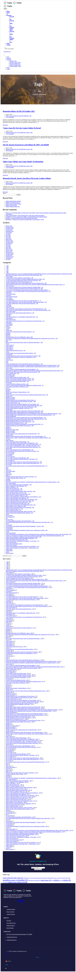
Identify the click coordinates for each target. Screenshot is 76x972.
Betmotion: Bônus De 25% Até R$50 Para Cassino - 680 (19, 132)
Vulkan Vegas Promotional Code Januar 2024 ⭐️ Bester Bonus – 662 (22, 547)
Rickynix (8, 212)
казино (7, 551)
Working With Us (11, 925)
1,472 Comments (10, 117)
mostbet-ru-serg (9, 435)
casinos (7, 351)
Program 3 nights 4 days (12, 34)
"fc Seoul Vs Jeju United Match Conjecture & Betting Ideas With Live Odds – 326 (25, 279)
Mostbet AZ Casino (10, 397)
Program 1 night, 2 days (12, 23)
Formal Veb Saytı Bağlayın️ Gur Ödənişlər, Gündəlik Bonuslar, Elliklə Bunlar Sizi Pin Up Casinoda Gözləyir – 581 (33, 365)
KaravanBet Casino (10, 374)
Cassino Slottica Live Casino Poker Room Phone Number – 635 (21, 353)
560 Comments (9, 184)
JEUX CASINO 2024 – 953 (12, 373)
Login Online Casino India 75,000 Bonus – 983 (17, 386)
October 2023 (9, 243)
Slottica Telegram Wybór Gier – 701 (14, 508)
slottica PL (67, 880)
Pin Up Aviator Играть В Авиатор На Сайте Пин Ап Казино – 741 (22, 451)
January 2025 (9, 225)
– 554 (7, 269)
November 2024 (9, 228)
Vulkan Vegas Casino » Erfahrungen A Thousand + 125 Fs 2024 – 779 (22, 541)
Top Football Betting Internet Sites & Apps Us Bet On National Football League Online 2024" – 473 (29, 522)
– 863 (7, 271)
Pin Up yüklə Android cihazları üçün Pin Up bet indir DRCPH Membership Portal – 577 (26, 466)
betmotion (45, 878)
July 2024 (8, 234)
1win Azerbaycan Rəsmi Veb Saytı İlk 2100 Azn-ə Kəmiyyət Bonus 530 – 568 (24, 288)
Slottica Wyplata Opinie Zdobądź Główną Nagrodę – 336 (19, 512)
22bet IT (8, 326)
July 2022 (8, 259)
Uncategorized (9, 527)
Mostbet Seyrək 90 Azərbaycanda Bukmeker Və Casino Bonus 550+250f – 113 (24, 424)
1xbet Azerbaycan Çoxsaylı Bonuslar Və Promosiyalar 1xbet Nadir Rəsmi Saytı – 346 (26, 308)
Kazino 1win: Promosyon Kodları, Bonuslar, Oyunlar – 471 (20, 380)
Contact (9, 44)
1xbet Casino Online (10, 311)
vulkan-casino (9, 549)
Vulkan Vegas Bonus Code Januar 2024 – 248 (16, 539)
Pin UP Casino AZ (10, 456)
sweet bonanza (9, 515)
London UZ (59, 878)
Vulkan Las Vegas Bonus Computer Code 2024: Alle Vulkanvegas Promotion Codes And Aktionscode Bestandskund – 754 (35, 535)
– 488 (7, 267)
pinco (7, 467)
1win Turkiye (9, 298)
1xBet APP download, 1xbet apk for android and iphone (31, 215)
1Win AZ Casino (10, 285)
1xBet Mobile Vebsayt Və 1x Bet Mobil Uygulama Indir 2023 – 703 (22, 316)
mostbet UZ (23, 880)
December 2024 (9, 227)
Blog (7, 341)
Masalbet (8, 390)
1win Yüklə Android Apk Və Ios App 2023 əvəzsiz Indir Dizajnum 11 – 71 (23, 300)
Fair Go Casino (9, 360)
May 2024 (8, 236)
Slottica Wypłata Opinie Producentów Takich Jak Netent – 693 (20, 511)
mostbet (6, 880)
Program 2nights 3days (12, 29)
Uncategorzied (9, 529)
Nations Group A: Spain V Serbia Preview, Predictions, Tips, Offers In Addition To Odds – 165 (28, 437)
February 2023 (9, 250)
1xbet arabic (9, 306)
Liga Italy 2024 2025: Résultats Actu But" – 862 (17, 384)
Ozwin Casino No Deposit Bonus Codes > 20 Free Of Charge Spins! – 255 (23, 444)
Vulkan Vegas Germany (11, 545)
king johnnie (9, 382)
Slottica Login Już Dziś (11, 205)
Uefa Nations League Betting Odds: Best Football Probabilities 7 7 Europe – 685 (25, 526)
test (6, 518)
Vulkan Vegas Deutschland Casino (14, 543)
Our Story (9, 920)
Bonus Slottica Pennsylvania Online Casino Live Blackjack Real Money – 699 (24, 342)
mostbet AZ (14, 880)
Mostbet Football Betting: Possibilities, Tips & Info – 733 (19, 408)
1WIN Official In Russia (11, 296)
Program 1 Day (13, 61)
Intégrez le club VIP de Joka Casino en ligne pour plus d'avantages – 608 (23, 372)
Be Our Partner (10, 928)
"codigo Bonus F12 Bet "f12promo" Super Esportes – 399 (19, 277)
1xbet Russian (9, 323)
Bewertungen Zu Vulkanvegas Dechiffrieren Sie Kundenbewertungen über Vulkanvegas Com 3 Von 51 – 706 (32, 338)
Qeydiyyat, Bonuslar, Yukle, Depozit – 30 (15, 478)
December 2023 (9, 242)
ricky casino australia (11, 483)
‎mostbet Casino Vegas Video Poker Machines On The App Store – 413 (22, 404)
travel (6, 882)
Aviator (7, 329)
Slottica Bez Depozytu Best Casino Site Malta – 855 (18, 494)
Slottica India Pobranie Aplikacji (13, 201)
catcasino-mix (9, 354)
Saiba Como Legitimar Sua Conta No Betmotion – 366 (19, 484)
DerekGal (8, 218)
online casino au (9, 440)
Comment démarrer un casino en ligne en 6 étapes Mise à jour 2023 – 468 (23, 355)
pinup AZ (48, 880)
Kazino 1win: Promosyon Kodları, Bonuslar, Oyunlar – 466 (20, 378)
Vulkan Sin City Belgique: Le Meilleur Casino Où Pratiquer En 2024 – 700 (23, 537)
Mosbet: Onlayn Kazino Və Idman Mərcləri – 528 (17, 392)
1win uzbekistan (9, 299)
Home (8, 11)
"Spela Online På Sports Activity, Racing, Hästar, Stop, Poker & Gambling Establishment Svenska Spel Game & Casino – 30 (35, 284)
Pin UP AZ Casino (10, 452)
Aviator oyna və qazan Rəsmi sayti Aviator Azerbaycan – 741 (20, 331)
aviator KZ (33, 878)
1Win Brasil (8, 292)
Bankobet (8, 333)
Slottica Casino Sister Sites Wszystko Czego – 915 (17, 503)
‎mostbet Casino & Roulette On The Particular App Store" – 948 (21, 401)
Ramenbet (8, 480)
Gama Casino (9, 368)
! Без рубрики (9, 276)
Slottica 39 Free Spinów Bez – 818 (14, 488)
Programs (9, 15)
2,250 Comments (10, 167)
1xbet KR (8, 315)
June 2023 (8, 244)
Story (4, 882)
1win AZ (10, 878)
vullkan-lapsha (9, 550)
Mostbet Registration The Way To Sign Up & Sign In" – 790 (20, 421)
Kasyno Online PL (10, 376)
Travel (7, 523)
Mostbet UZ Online (10, 432)
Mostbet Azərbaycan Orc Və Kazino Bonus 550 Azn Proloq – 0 (21, 400)
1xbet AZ (20, 878)
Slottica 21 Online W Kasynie (13, 202)
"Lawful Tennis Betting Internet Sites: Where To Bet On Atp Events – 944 (23, 280)
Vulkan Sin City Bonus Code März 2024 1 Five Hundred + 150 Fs (28, 219)
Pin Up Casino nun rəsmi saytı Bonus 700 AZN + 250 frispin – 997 (21, 459)
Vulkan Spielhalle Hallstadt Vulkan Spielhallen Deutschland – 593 (21, 538)
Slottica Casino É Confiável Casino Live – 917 (17, 495)
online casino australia (11, 215)
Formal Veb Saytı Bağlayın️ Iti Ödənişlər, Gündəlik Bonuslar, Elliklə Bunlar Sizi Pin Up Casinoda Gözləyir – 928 (32, 366)
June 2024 (8, 235)
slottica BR (61, 880)
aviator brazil (9, 330)
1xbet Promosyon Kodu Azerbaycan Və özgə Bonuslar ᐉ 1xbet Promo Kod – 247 (25, 321)
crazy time (8, 358)
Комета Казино (9, 553)
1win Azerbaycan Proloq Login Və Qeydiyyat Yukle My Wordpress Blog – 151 (24, 287)
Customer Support (11, 909)
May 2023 (8, 246)
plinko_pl (8, 475)
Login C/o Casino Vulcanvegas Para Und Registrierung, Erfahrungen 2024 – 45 (24, 385)
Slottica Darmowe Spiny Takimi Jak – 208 (16, 506)
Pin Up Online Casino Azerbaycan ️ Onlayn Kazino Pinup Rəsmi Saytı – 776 (24, 463)
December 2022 (9, 252)
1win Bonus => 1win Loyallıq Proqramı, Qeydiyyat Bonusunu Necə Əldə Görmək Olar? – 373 (28, 291)
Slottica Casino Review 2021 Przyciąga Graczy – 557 (18, 502)
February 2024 (9, 240)
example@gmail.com (11, 940)
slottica (56, 880)
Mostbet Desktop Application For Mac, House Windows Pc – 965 (21, 406)
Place (52, 880)
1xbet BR (25, 878)
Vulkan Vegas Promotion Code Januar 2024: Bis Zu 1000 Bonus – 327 (22, 546)
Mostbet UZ (9, 428)
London (55, 878)
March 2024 (9, 239)
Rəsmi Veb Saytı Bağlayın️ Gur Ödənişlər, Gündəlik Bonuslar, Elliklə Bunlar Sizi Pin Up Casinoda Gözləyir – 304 (32, 482)
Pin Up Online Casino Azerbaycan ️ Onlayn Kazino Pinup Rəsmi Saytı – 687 (24, 461)
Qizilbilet (8, 479)
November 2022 (9, 254)
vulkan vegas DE (22, 882)
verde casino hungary (11, 533)
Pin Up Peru (9, 464)
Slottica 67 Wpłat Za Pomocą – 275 (14, 490)
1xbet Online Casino (10, 319)
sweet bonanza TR (10, 516)
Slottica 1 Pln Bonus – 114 (12, 487)
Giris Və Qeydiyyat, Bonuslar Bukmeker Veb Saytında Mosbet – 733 (22, 369)
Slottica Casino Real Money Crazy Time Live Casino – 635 (20, 500)
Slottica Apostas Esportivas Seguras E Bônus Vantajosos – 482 (20, 491)
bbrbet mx (8, 335)
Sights (8, 43)
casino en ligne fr (10, 345)
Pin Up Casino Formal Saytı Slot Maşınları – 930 (17, 457)
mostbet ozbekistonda (11, 416)
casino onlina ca (9, 346)
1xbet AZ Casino (10, 307)
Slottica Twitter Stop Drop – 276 (13, 510)
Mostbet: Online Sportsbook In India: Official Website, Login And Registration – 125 (26, 436)
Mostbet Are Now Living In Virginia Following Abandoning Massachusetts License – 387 (27, 394)
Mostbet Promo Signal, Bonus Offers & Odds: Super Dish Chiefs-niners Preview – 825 (26, 419)
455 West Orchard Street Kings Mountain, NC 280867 (19, 934)
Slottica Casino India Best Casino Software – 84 (17, 498)
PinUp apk (8, 470)
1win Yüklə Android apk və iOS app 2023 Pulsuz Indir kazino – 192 (22, 303)
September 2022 (9, 256)
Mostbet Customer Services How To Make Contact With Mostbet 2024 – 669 (24, 405)
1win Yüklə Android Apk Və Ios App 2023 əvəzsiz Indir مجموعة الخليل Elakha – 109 (26, 302)
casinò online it (9, 349)
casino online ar (9, 347)
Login (5, 51)
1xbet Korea (9, 314)
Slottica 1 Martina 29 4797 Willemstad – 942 (16, 486)
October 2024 (9, 229)
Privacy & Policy (11, 911)
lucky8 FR (67, 878)
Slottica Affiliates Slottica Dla (13, 206)
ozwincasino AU (37, 880)
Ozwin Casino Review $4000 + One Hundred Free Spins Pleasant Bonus (30, 216)
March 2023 (9, 248)
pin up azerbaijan (10, 453)
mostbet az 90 (9, 396)
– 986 (7, 272)
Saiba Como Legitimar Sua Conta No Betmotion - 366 (18, 115)
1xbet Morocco (9, 318)
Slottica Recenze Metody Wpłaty (13, 203)
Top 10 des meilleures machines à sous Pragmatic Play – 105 (20, 521)
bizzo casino (9, 339)
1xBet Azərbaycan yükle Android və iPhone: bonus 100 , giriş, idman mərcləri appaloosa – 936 (28, 310)
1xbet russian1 (9, 325)
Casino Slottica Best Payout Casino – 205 (15, 350)
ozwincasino (30, 880)
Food (7, 361)
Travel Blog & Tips (11, 923)
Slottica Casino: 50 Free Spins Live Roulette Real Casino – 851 (21, 504)
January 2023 (9, 251)
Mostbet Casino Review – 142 (13, 402)
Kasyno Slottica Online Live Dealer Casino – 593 (17, 377)
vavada (7, 531)
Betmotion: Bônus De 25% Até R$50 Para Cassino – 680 (19, 337)
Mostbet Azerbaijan (10, 398)
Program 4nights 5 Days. (15, 66)
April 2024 (8, 238)
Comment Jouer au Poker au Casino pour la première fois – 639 (21, 357)
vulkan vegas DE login (11, 542)
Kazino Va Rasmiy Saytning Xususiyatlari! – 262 (17, 381)
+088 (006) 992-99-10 (12, 937)
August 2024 (9, 232)
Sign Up (9, 51)
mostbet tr (8, 427)
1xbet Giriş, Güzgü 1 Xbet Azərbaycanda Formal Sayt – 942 (20, 312)
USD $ (6, 953)
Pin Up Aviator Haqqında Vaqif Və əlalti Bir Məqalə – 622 (19, 449)
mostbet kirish (9, 409)
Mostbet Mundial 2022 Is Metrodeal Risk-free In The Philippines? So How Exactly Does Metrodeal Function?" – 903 (33, 413)
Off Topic (8, 439)
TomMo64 (8, 216)
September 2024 (9, 231)
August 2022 (9, 258)
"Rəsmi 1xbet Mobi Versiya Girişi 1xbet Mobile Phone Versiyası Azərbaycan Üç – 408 (26, 283)
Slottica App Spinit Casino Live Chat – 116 (16, 492)
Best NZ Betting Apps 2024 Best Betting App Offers (24, 218)
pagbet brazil (9, 448)
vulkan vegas (12, 882)
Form (7, 362)
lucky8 (63, 878)
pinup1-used (9, 474)
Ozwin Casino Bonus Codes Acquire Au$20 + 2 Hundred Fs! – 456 (22, 443)
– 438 (7, 265)
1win (4, 878)
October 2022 (9, 255)
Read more (5, 125)
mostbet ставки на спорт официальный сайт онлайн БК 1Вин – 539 (23, 433)
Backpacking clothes (38, 878)
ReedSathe (8, 219)
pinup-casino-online (10, 471)
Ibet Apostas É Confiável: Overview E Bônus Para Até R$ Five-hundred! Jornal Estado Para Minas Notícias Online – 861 (34, 370)
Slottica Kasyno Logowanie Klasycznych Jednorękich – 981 (20, 507)
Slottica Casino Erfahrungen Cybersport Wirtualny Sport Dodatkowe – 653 (23, 496)
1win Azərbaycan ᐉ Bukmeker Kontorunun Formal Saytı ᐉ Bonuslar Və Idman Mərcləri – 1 (27, 290)
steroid (7, 514)
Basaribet (8, 334)
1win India (8, 295)
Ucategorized (9, 525)
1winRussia (8, 304)
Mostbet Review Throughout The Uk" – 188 (16, 423)
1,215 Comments (10, 133)
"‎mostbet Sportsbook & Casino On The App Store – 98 (19, 281)
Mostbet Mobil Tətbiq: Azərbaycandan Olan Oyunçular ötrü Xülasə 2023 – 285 (24, 410)
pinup (7, 468)
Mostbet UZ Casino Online (12, 429)
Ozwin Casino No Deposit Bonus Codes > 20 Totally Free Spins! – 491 (22, 445)
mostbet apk (8, 393)
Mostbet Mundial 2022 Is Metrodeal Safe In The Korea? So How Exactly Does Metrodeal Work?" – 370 (30, 415)
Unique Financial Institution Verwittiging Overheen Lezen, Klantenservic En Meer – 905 (26, 530)
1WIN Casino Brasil (10, 294)
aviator (28, 878)
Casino (7, 343)
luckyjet (8, 388)
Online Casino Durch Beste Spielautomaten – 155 (17, 441)
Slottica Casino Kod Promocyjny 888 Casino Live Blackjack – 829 (21, 499)
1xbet (15, 878)
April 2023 (8, 247)
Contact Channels (11, 914)
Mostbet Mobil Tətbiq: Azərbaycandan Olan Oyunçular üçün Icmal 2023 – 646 (24, 412)
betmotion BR (50, 878)
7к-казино (8, 327)
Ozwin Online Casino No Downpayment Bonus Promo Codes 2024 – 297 (23, 447)
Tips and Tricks (9, 519)
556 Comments (9, 150)
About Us (9, 58)
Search (4, 193)
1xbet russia (8, 322)
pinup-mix (8, 472)
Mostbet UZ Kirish (10, 431)
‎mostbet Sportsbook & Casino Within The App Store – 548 (19, 425)
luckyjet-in (8, 389)
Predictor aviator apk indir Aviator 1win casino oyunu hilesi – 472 (21, 476)
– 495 (7, 268)
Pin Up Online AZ (10, 460)
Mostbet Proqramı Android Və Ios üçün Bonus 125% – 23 (19, 420)
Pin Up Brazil (9, 455)
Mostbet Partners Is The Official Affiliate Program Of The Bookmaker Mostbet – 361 (26, 417)
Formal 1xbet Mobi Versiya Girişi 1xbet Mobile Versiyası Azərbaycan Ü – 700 (24, 364)
